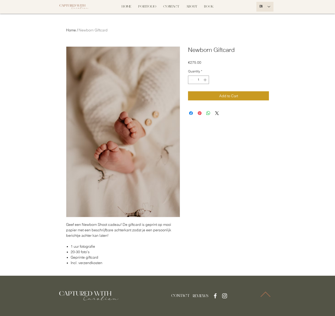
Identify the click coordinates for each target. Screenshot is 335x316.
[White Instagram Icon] (224, 296)
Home (71, 30)
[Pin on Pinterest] (199, 113)
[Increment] (205, 80)
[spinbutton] (198, 80)
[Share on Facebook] (191, 113)
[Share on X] (217, 113)
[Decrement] (191, 80)
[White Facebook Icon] (215, 296)
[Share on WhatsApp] (208, 113)
